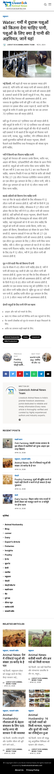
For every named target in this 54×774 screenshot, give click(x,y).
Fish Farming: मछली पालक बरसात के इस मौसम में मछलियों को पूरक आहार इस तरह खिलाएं (32, 446)
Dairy (26, 337)
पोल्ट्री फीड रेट (28, 585)
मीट (28, 594)
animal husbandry (12, 337)
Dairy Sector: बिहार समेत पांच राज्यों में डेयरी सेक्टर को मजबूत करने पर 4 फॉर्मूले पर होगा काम (32, 501)
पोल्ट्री (17, 476)
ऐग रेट (28, 559)
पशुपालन (5, 16)
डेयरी (16, 495)
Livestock (35, 337)
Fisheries (28, 546)
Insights (27, 550)
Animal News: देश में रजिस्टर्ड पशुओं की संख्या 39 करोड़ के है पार (32, 464)
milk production (11, 341)
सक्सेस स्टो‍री (27, 607)
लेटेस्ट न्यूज (28, 602)
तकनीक (27, 572)
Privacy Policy (32, 770)
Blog (28, 529)
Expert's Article (27, 542)
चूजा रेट (28, 563)
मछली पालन (18, 439)
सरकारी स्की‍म (25, 459)
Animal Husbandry (27, 524)
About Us (19, 770)
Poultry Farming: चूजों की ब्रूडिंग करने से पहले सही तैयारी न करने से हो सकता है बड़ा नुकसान (33, 482)
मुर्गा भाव (28, 598)
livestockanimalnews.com (32, 765)
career (28, 533)
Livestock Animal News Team (20, 45)
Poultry (27, 555)
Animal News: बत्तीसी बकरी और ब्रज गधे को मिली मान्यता (39, 658)
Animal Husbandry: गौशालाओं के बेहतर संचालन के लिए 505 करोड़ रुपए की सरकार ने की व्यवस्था (14, 724)
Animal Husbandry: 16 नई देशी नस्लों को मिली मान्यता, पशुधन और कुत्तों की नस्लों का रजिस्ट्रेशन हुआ (39, 724)
